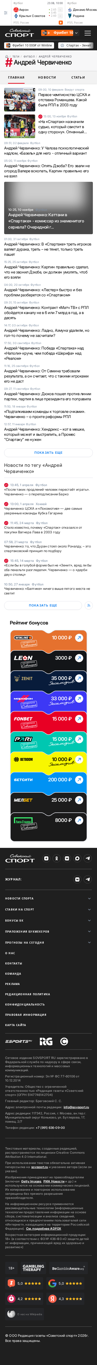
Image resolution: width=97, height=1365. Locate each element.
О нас (10, 953)
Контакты (14, 963)
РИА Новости (53, 1181)
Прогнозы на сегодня (24, 942)
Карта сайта (15, 1025)
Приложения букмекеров (27, 931)
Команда (13, 973)
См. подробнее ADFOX (43, 1228)
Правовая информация (26, 1015)
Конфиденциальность (25, 1004)
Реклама (12, 984)
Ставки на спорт (19, 909)
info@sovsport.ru (76, 1107)
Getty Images (31, 1181)
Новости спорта (19, 898)
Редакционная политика (27, 994)
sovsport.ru (39, 1167)
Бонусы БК (14, 920)
